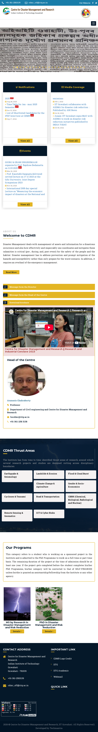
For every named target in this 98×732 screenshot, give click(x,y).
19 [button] (71, 67)
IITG (55, 664)
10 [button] (43, 67)
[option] (49, 50)
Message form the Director (22, 287)
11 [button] (46, 67)
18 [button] (68, 67)
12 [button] (49, 67)
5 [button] (27, 67)
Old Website (84, 3)
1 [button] (14, 67)
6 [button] (30, 67)
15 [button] (59, 67)
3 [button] (20, 67)
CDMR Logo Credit (62, 658)
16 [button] (62, 67)
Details (17, 631)
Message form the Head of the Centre (28, 295)
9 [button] (39, 67)
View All (25, 140)
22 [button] (81, 67)
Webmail (58, 676)
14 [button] (55, 67)
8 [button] (36, 67)
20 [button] (75, 67)
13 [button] (52, 67)
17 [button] (65, 67)
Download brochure (19, 302)
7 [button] (33, 67)
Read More (11, 272)
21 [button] (78, 67)
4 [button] (23, 67)
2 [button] (17, 67)
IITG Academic (61, 670)
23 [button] (84, 67)
